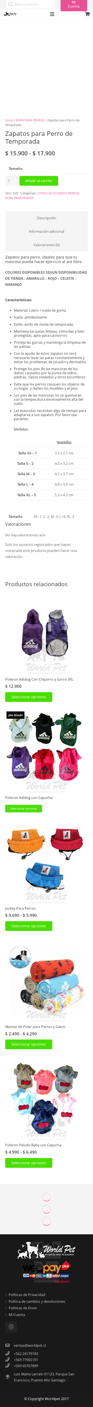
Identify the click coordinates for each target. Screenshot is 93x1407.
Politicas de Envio (23, 1308)
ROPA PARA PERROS (30, 120)
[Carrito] (87, 14)
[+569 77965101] (9, 1360)
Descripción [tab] (46, 218)
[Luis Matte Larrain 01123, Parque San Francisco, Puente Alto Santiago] (9, 1377)
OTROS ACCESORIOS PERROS (58, 193)
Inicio (9, 120)
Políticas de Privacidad (27, 1294)
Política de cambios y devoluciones (37, 1301)
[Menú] (52, 14)
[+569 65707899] (9, 1366)
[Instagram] (11, 1327)
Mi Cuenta (17, 1314)
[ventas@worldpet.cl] (9, 1345)
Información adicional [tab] (46, 231)
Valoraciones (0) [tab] (47, 244)
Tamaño (15, 168)
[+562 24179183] (9, 1354)
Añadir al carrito (39, 180)
